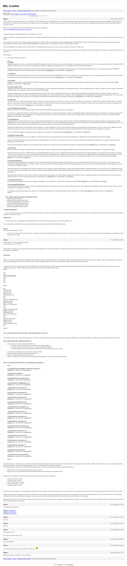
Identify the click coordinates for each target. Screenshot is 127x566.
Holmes (5, 19)
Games (14, 10)
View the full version (33, 15)
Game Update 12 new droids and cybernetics (23, 14)
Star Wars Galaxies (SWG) (24, 10)
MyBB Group (70, 564)
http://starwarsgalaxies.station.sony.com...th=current (17, 29)
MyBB (60, 564)
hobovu (5, 529)
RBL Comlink (11, 6)
